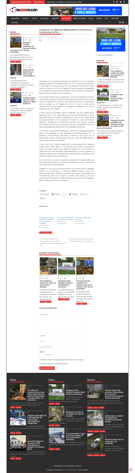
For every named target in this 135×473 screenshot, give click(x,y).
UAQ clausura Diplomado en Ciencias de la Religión (65, 218)
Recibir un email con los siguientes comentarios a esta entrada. (62, 360)
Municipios (15, 18)
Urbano (99, 18)
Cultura (14, 23)
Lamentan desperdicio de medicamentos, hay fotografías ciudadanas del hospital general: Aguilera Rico (53, 242)
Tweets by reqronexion (104, 55)
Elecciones (44, 18)
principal (49, 232)
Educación (66, 18)
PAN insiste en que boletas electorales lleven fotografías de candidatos (81, 240)
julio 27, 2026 (32, 411)
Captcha (42, 352)
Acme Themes (83, 470)
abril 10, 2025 (110, 385)
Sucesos (25, 18)
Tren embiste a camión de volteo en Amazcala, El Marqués (67, 2)
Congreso (55, 18)
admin (54, 37)
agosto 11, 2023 (110, 435)
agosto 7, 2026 (33, 385)
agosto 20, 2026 (71, 429)
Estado (34, 18)
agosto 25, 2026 (45, 276)
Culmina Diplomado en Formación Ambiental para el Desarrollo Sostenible (46, 220)
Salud (91, 18)
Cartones (115, 18)
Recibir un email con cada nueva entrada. (54, 364)
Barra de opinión (79, 18)
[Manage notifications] (131, 469)
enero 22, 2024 (110, 411)
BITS (106, 18)
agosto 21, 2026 (71, 407)
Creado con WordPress (55, 470)
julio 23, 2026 (32, 436)
